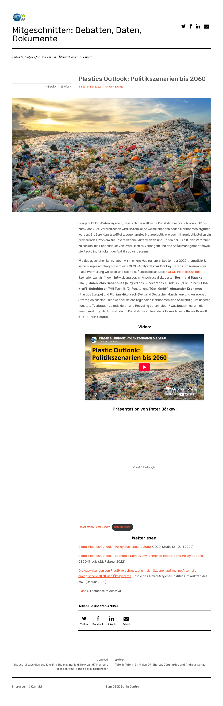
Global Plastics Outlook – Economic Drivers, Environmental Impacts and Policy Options (140, 556)
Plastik (83, 591)
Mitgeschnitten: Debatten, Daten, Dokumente (76, 34)
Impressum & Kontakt (27, 686)
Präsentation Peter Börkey (94, 527)
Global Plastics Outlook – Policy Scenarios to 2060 (114, 547)
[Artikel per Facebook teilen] (190, 26)
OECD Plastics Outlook (184, 272)
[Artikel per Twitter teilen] (183, 26)
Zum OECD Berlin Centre (122, 686)
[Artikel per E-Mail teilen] (206, 26)
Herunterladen (122, 527)
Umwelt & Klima (114, 86)
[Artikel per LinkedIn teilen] (198, 26)
